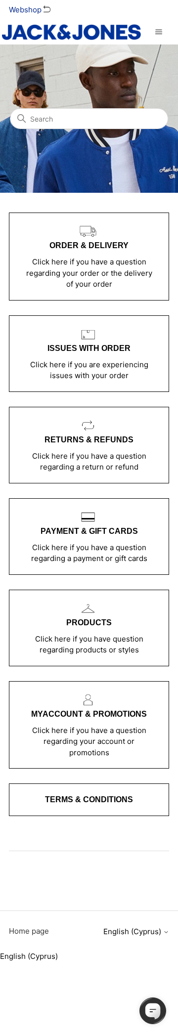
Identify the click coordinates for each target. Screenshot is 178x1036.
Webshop (26, 9)
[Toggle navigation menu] (158, 32)
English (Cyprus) (133, 931)
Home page (29, 931)
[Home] (71, 32)
